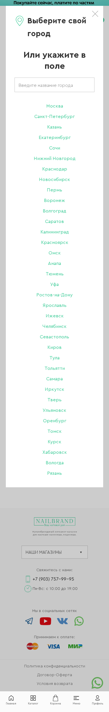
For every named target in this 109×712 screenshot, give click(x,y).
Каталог (33, 703)
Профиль (97, 703)
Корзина (55, 703)
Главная (11, 703)
